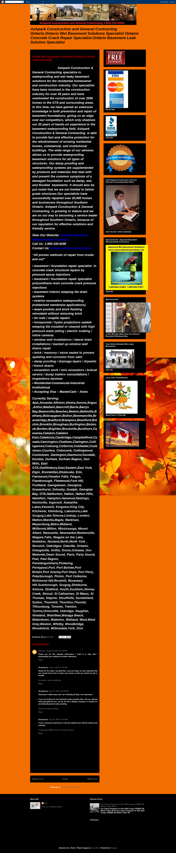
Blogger (113, 848)
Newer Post (37, 779)
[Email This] (60, 637)
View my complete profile (52, 807)
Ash (45, 803)
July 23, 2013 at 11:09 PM (59, 691)
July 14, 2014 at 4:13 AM (58, 719)
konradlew (95, 848)
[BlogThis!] (62, 637)
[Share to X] (65, 637)
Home (65, 779)
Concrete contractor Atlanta (63, 730)
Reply (40, 660)
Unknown (42, 651)
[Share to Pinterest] (69, 637)
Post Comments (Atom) (70, 787)
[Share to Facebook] (67, 637)
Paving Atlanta (44, 730)
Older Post (92, 779)
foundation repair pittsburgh (49, 680)
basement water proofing (48, 709)
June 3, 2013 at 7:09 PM (58, 667)
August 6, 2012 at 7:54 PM (57, 651)
